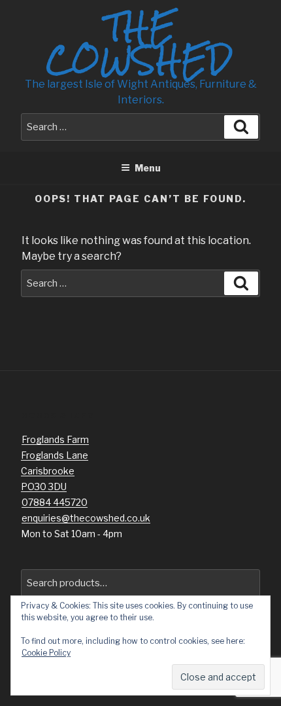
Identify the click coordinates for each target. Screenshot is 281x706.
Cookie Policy (46, 653)
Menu (148, 167)
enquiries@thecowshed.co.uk (86, 517)
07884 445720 (55, 502)
